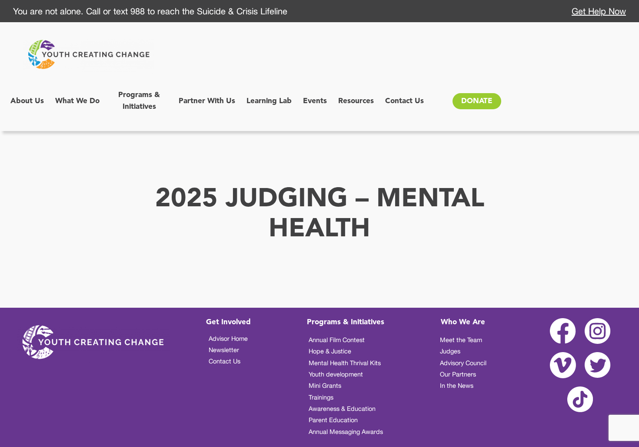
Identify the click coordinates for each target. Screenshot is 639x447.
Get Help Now (599, 11)
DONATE (477, 101)
